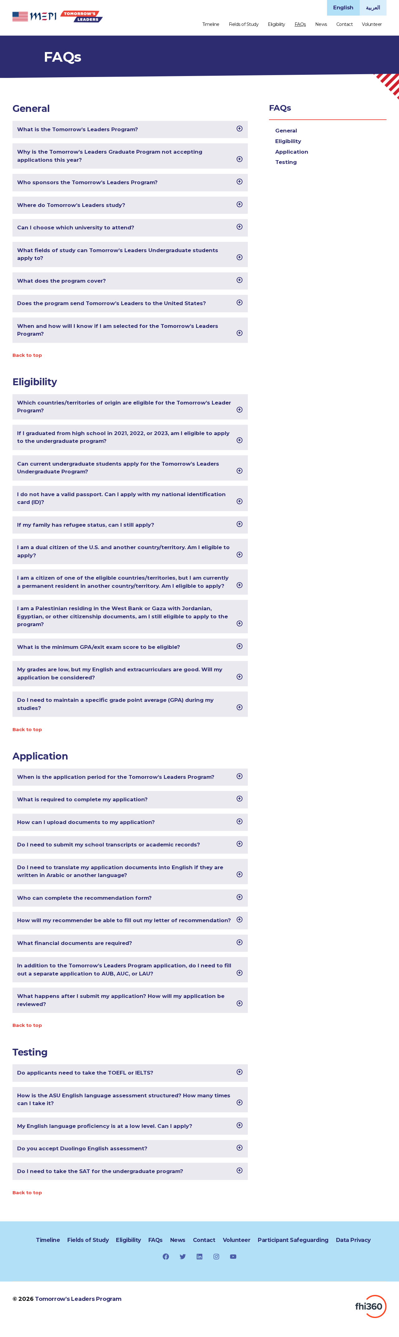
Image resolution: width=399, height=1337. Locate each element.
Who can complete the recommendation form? (84, 898)
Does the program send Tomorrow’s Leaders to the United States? (111, 303)
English (343, 7)
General (286, 130)
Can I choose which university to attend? (75, 227)
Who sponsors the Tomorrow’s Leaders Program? (87, 182)
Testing (286, 162)
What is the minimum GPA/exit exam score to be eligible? (98, 647)
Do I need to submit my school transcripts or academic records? (108, 844)
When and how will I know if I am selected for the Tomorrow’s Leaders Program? (117, 330)
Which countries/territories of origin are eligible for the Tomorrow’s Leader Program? (124, 407)
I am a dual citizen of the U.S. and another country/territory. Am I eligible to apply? (123, 551)
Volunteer (372, 24)
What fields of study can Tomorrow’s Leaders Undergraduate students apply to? (117, 254)
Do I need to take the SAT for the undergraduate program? (100, 1171)
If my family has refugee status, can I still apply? (85, 525)
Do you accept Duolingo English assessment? (82, 1148)
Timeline (210, 24)
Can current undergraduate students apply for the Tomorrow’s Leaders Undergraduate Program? (118, 468)
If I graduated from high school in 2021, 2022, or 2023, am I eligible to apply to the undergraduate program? (123, 437)
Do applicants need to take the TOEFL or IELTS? (85, 1073)
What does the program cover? (61, 281)
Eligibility (276, 24)
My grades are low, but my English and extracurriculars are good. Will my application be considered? (119, 673)
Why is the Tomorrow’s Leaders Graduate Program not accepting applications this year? (109, 156)
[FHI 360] (371, 1306)
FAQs (300, 24)
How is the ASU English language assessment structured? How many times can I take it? (123, 1099)
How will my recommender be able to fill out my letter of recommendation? (124, 920)
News (321, 24)
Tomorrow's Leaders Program (78, 1299)
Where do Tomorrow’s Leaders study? (71, 205)
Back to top (27, 355)
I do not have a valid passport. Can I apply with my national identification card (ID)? (121, 498)
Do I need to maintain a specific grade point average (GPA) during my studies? (115, 704)
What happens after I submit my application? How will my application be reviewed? (120, 1000)
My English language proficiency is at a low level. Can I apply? (104, 1126)
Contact (344, 24)
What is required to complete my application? (82, 799)
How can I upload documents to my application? (86, 822)
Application (291, 152)
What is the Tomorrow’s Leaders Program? (77, 129)
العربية (373, 7)
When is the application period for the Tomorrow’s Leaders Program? (115, 777)
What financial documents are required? (74, 943)
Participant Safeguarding (293, 1240)
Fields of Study (244, 24)
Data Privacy (353, 1240)
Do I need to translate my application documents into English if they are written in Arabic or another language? (120, 871)
